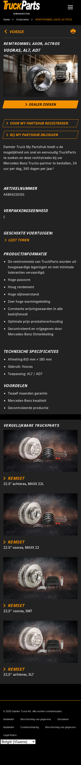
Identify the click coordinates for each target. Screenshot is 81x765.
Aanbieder (8, 719)
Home (6, 19)
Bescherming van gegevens (35, 719)
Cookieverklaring (29, 727)
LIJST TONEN (18, 240)
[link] (40, 104)
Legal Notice (10, 735)
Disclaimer (63, 719)
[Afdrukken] (74, 31)
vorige (16, 31)
